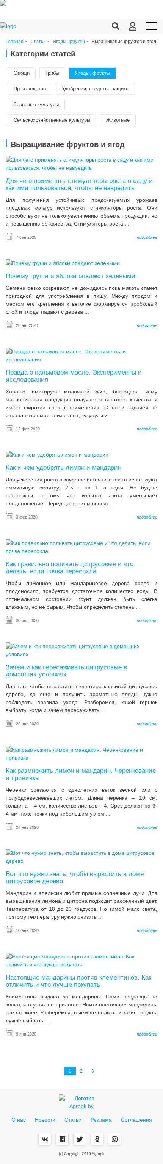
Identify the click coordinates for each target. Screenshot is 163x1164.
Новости (45, 1120)
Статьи (38, 41)
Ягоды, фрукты (69, 41)
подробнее (147, 237)
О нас (18, 1120)
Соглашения (136, 1120)
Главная (15, 41)
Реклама (101, 1120)
